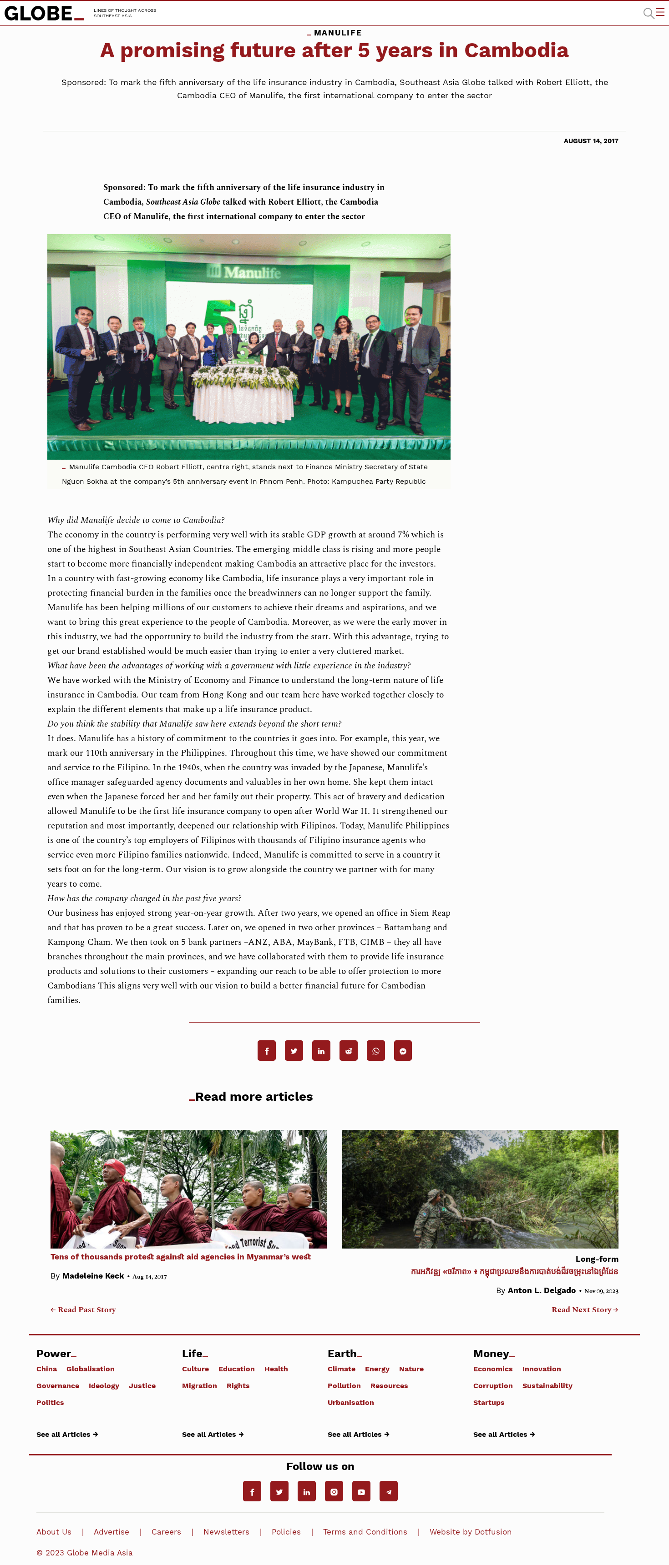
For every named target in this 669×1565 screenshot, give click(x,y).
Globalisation (90, 1368)
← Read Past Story (83, 1310)
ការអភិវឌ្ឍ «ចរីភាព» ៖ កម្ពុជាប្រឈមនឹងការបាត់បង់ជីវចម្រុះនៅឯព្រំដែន (514, 1265)
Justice (142, 1385)
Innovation (541, 1368)
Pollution (344, 1385)
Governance (57, 1385)
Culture (195, 1368)
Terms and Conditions (365, 1531)
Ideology (104, 1385)
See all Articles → (67, 1434)
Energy (377, 1368)
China (46, 1368)
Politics (50, 1402)
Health (276, 1368)
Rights (238, 1385)
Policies (286, 1531)
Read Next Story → (585, 1310)
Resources (389, 1385)
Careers (166, 1531)
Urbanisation (351, 1402)
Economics (493, 1368)
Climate (341, 1368)
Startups (489, 1402)
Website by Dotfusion (471, 1531)
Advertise (111, 1531)
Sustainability (547, 1385)
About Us (53, 1531)
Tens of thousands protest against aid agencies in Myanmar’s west (181, 1256)
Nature (411, 1368)
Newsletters (226, 1531)
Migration (199, 1385)
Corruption (493, 1385)
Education (236, 1368)
